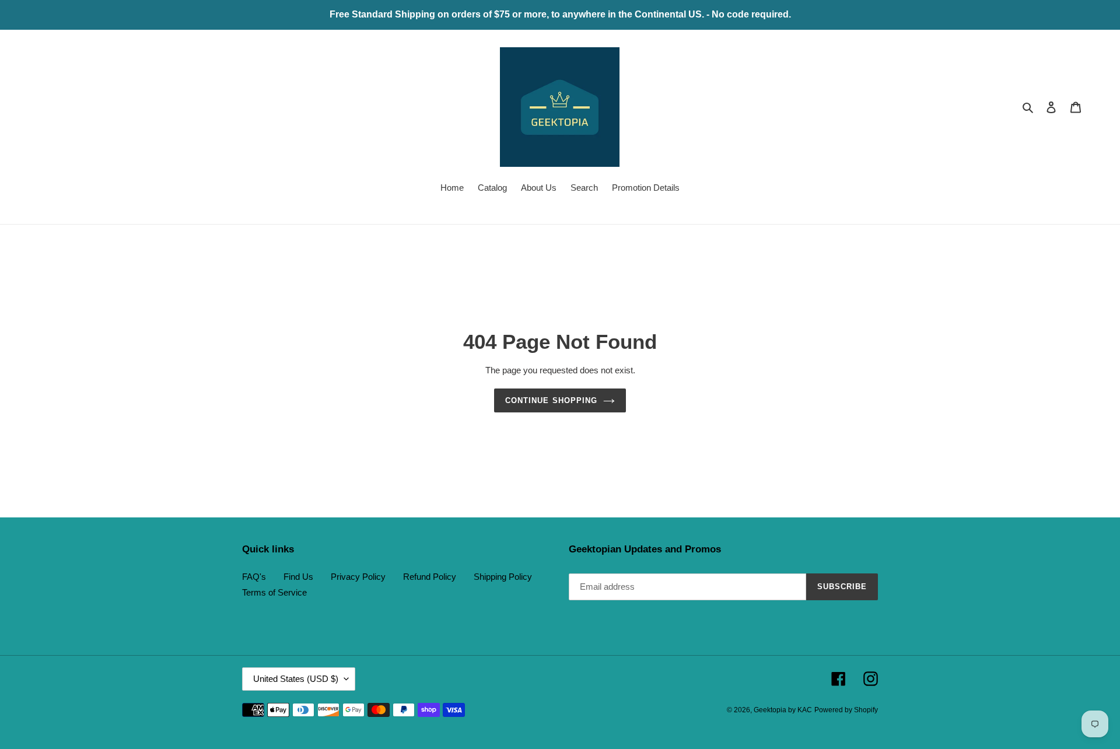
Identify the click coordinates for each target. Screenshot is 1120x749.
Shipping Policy (503, 577)
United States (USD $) (295, 679)
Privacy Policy (358, 577)
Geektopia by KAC (783, 710)
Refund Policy (429, 577)
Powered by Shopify (846, 710)
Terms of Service (274, 592)
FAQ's (254, 577)
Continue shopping (551, 400)
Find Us (298, 577)
